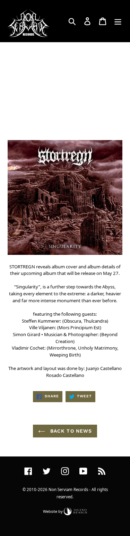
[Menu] (117, 21)
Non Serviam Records (68, 489)
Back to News (70, 431)
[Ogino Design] (75, 511)
